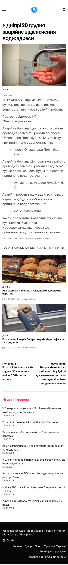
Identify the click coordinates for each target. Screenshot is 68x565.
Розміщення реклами (53, 551)
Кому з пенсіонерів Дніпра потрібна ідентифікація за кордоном (33, 341)
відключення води (16, 238)
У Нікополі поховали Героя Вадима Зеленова (30, 422)
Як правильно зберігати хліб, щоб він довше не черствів (31, 292)
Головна (18, 546)
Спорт (39, 546)
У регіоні (49, 546)
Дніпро (6, 89)
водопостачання (33, 238)
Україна (61, 546)
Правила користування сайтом (47, 556)
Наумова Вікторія (28, 299)
